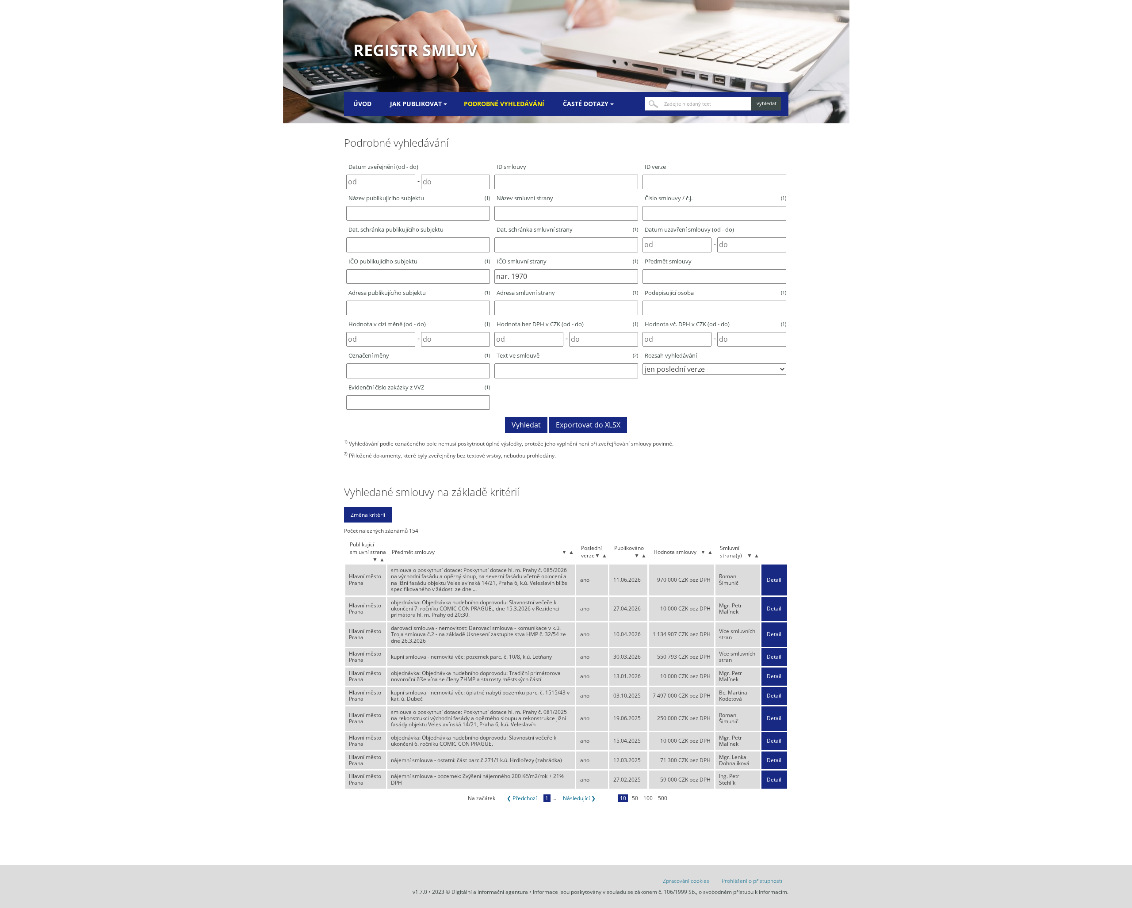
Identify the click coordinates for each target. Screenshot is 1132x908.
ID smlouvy (511, 167)
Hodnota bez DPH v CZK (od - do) (567, 324)
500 (662, 798)
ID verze (655, 167)
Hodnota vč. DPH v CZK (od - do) (715, 324)
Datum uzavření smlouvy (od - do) (689, 229)
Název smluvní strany (525, 198)
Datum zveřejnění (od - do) (383, 167)
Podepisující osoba (715, 293)
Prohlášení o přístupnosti (752, 881)
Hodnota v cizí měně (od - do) (419, 324)
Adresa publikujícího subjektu (419, 293)
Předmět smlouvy (668, 261)
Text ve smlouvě (567, 355)
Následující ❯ (579, 798)
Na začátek (481, 798)
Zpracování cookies (686, 881)
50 (635, 798)
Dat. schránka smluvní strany (567, 229)
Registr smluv (415, 50)
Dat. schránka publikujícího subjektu (396, 229)
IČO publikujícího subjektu (419, 261)
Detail (774, 580)
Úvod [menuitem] (362, 103)
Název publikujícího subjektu (419, 198)
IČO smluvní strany (567, 261)
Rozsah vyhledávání (671, 355)
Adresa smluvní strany (567, 293)
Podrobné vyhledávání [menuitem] (504, 103)
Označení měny (419, 355)
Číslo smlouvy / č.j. (715, 198)
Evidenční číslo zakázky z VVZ (419, 387)
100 (648, 798)
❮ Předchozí (522, 798)
